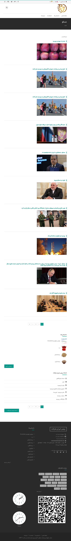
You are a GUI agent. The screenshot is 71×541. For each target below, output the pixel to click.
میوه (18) (54, 483)
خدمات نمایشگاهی (60, 378)
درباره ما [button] (43, 16)
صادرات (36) (48, 474)
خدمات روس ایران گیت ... (11, 410)
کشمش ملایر (30, 457)
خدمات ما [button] (49, 16)
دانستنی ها (37, 535)
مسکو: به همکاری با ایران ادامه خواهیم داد (53, 152)
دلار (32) (57, 477)
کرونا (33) (64, 477)
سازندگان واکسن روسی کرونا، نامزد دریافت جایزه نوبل (50, 124)
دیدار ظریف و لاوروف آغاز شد (57, 293)
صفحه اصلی (44, 535)
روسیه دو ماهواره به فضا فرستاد (56, 236)
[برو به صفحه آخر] (29, 324)
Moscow (19, 507)
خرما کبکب (30, 454)
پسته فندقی (57, 355)
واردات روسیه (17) (52, 486)
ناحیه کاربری (62, 2)
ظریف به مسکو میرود (59, 180)
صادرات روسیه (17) (62, 486)
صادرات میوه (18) (62, 483)
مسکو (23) (63, 480)
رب (59, 348)
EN (56, 1)
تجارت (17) (48, 483)
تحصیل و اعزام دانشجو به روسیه (57, 389)
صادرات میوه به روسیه (59, 41)
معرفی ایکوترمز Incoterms (54, 341)
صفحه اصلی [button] (64, 16)
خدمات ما (31, 535)
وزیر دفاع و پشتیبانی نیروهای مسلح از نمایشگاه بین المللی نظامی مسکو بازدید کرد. (43, 208)
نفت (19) (57, 480)
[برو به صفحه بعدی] (32, 324)
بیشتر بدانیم (9, 366)
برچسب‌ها (39, 491)
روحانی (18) (43, 480)
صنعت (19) (50, 480)
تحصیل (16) (43, 486)
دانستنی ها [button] (56, 16)
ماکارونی (31, 448)
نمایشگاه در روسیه (60, 399)
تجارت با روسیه (61, 385)
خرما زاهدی (30, 451)
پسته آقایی (30, 446)
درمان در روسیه (61, 396)
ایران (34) (41, 474)
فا (50, 2)
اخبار (63, 382)
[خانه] (62, 8)
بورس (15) (63, 488)
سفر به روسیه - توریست (58, 392)
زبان (66, 37)
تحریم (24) (45, 477)
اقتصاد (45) (56, 474)
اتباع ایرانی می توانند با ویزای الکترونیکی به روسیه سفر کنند (49, 69)
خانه (66, 25)
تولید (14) (57, 488)
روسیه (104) (63, 474)
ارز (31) (52, 477)
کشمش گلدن (30, 460)
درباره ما (25, 535)
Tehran (19, 526)
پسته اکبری (57, 362)
